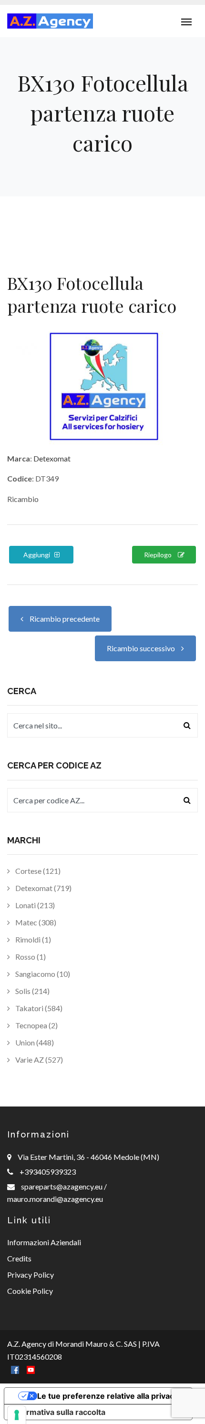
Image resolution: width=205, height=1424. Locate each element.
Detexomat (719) (43, 887)
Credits (19, 1258)
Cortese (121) (37, 870)
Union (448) (34, 1042)
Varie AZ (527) (38, 1059)
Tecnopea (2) (36, 1025)
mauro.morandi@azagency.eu (55, 1198)
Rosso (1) (30, 956)
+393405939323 (48, 1171)
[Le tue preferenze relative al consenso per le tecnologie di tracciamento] (17, 1415)
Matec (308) (35, 922)
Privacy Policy (30, 1274)
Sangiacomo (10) (42, 973)
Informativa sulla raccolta (58, 1412)
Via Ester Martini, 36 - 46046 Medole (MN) (88, 1156)
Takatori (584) (38, 1008)
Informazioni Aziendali (44, 1242)
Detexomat (52, 458)
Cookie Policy (30, 1290)
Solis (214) (32, 990)
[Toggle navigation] (186, 21)
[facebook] (15, 1368)
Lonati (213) (34, 905)
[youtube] (31, 1368)
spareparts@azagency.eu (62, 1186)
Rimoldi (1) (32, 939)
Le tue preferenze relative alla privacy (107, 1396)
